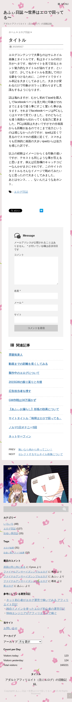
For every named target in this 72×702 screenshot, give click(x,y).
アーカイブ (10, 641)
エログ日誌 (21, 191)
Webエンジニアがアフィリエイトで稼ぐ (31, 613)
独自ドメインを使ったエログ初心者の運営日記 (35, 608)
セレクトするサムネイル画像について (40, 454)
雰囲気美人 (16, 354)
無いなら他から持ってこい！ (35, 449)
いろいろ (8, 523)
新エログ (8, 585)
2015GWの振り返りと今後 (25, 381)
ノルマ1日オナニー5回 (23, 427)
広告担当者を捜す (20, 391)
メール (18, 302)
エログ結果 (8, 548)
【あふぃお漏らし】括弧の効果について (34, 409)
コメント (19, 254)
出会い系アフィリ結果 (13, 552)
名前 (17, 290)
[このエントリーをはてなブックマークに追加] (41, 210)
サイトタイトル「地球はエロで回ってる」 (35, 418)
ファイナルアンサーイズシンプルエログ (25, 571)
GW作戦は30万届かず (22, 400)
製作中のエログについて (24, 372)
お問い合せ (10, 628)
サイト (17, 314)
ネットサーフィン (20, 436)
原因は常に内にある (14, 567)
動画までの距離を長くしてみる (28, 363)
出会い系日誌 (10, 533)
